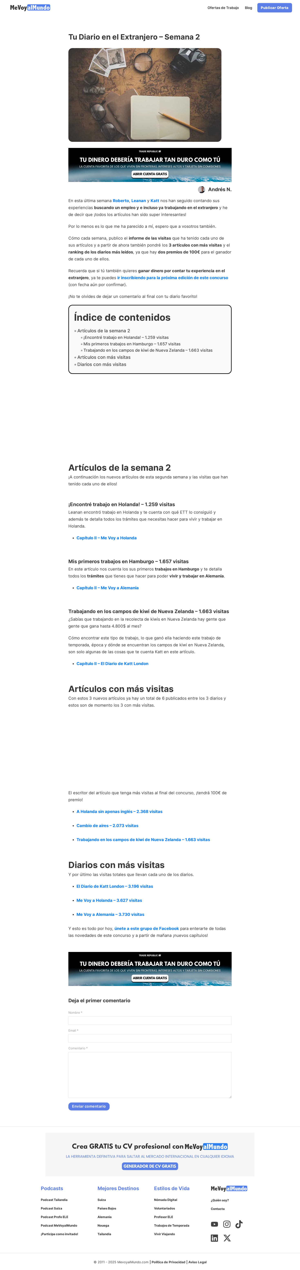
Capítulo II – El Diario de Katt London (112, 663)
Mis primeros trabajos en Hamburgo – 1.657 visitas (132, 343)
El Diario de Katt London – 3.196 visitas (115, 886)
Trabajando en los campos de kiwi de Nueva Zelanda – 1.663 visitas (148, 350)
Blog (248, 8)
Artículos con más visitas (104, 357)
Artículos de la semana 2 (103, 330)
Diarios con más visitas (101, 364)
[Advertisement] (150, 420)
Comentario (78, 1048)
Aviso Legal (197, 1262)
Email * (73, 1030)
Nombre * (75, 1012)
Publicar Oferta (275, 8)
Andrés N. (220, 189)
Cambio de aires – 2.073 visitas (107, 825)
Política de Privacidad (168, 1262)
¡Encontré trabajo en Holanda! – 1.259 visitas (126, 337)
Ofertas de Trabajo (223, 8)
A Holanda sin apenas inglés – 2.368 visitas (119, 811)
